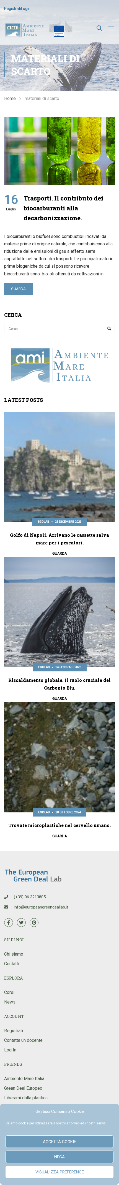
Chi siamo (13, 954)
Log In (10, 1050)
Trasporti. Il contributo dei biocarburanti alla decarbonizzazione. (63, 208)
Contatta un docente (23, 1040)
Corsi (9, 992)
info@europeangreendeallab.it (41, 907)
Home (10, 98)
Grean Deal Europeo (23, 1088)
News (9, 1002)
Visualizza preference (59, 1172)
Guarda (18, 289)
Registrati (12, 8)
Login (25, 8)
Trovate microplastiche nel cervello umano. (60, 825)
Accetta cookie (59, 1141)
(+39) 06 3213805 (30, 896)
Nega (59, 1156)
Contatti (11, 963)
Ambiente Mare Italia (24, 1078)
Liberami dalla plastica (26, 1097)
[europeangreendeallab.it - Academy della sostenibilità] (39, 27)
